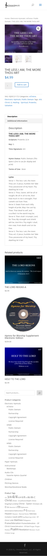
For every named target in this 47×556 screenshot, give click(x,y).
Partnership (13, 413)
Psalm (15, 529)
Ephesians (24, 507)
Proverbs (32, 102)
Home (7, 18)
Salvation (8, 105)
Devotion (13, 507)
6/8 (23, 497)
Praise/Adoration (13, 523)
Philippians (27, 520)
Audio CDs (9, 472)
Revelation (24, 529)
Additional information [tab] (17, 121)
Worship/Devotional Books (16, 487)
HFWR (9, 425)
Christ (7, 102)
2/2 (6, 497)
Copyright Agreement (17, 417)
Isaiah (15, 517)
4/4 (40, 99)
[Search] (39, 392)
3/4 (9, 497)
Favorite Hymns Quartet (17, 475)
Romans (32, 530)
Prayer (32, 526)
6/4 (19, 497)
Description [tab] (12, 116)
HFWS (9, 443)
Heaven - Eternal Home (20, 514)
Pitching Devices (11, 483)
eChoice (29, 18)
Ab (28, 497)
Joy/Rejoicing (27, 517)
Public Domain (28, 99)
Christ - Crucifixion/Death (21, 501)
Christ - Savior (25, 503)
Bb (32, 497)
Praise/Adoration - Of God (19, 526)
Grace (33, 511)
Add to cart (21, 84)
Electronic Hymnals (18, 18)
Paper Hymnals (11, 462)
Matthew (18, 520)
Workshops (11, 468)
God (29, 511)
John (20, 516)
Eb (19, 507)
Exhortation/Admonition (14, 511)
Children (8, 479)
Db (8, 507)
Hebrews (33, 514)
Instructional (10, 465)
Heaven (8, 513)
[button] (38, 28)
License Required (16, 421)
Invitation (8, 517)
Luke (12, 520)
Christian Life (37, 504)
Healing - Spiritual (20, 102)
